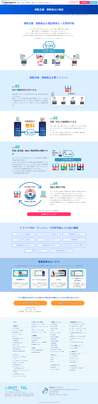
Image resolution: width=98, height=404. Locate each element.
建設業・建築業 (55, 341)
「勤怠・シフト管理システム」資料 (78, 328)
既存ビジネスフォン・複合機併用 (40, 342)
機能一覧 (73, 15)
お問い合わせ (49, 2)
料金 (24, 2)
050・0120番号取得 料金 (38, 350)
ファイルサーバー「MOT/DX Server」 (20, 357)
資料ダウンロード (67, 303)
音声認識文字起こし (61, 250)
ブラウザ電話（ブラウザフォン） (21, 347)
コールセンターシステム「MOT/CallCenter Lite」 (19, 367)
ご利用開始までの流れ (75, 353)
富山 (53, 359)
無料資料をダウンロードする (49, 214)
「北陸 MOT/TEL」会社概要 (77, 368)
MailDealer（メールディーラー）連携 (40, 327)
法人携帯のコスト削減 (56, 349)
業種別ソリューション (57, 322)
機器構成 (35, 335)
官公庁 (53, 330)
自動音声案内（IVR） (49, 245)
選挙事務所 (54, 339)
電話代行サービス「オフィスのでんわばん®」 (21, 371)
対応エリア (35, 2)
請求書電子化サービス (18, 364)
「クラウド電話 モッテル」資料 (77, 324)
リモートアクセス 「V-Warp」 (20, 376)
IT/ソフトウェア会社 (56, 332)
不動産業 (53, 334)
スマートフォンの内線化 (23, 234)
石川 (53, 357)
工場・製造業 (54, 326)
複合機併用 (35, 340)
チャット (15, 336)
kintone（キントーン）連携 (38, 324)
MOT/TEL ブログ (55, 364)
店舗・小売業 (54, 328)
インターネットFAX (23, 239)
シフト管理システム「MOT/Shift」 (21, 360)
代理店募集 (73, 370)
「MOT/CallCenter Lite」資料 (77, 342)
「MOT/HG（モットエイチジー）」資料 (78, 339)
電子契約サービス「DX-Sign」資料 (78, 336)
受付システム (36, 250)
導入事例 (42, 2)
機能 (19, 2)
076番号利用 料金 (36, 352)
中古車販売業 (54, 324)
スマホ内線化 (16, 328)
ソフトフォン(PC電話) (18, 330)
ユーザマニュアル (74, 360)
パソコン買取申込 (74, 348)
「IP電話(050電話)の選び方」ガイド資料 (78, 333)
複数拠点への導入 (36, 344)
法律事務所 (54, 343)
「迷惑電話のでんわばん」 (19, 374)
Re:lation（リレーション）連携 (39, 332)
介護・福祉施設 (55, 347)
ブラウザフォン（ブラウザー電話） (74, 245)
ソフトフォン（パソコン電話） (48, 234)
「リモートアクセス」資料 (76, 330)
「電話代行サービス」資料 (76, 326)
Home (15, 322)
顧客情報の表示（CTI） (23, 245)
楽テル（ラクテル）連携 (38, 330)
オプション (16, 354)
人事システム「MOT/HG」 (19, 362)
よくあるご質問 (74, 355)
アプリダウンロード (75, 358)
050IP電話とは (74, 362)
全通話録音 (74, 239)
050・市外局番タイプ (37, 338)
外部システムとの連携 (38, 322)
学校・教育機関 (55, 336)
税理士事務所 (54, 345)
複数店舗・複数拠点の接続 (19, 351)
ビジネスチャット (49, 239)
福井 (53, 361)
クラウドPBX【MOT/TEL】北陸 (65, 15)
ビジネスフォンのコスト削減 (58, 351)
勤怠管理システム (74, 234)
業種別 (28, 2)
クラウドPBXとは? (56, 369)
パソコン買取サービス (76, 345)
